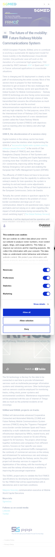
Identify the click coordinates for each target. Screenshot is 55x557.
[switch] (46, 278)
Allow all (26, 312)
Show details (39, 304)
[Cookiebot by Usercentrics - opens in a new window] (39, 225)
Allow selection (26, 321)
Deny (26, 329)
